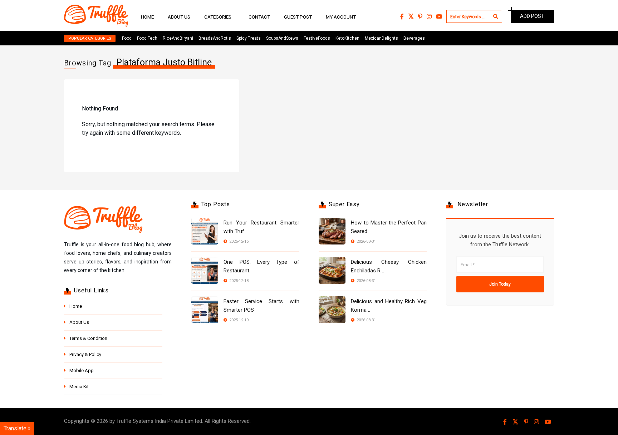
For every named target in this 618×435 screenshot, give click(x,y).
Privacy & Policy (85, 354)
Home (147, 17)
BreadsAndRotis (214, 38)
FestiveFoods (317, 38)
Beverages (414, 38)
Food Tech (147, 38)
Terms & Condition (88, 338)
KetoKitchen (347, 38)
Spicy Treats (248, 38)
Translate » (17, 428)
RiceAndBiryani (178, 38)
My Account (341, 17)
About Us (179, 17)
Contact (259, 17)
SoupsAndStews (282, 38)
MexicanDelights (381, 38)
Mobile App (81, 370)
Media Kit (79, 386)
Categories (217, 17)
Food (127, 38)
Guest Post (298, 17)
